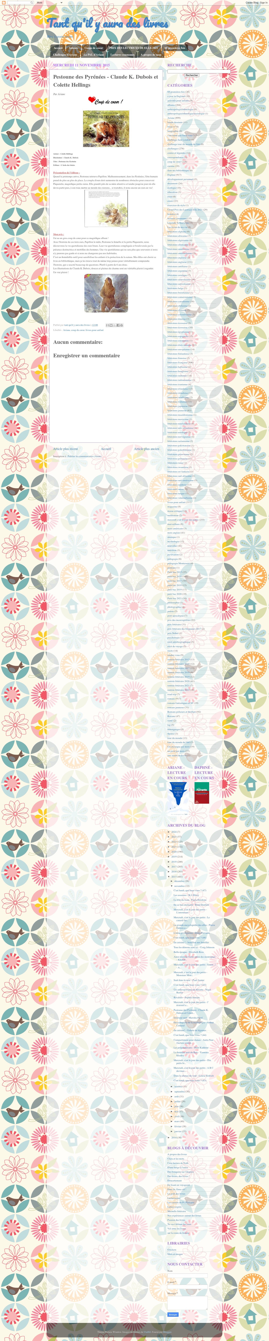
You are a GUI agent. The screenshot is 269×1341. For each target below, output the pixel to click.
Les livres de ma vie (177, 227)
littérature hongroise (177, 371)
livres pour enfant (95, 330)
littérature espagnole (177, 336)
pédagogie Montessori (178, 563)
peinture (171, 567)
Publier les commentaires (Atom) (85, 456)
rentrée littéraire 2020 (178, 681)
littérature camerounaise (179, 297)
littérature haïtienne (177, 366)
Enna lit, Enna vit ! (176, 1189)
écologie (171, 187)
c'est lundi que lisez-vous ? (180, 135)
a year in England (176, 96)
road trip (171, 694)
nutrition (171, 550)
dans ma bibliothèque (178, 170)
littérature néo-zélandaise (180, 428)
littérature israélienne (178, 397)
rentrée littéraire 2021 (178, 685)
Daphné (171, 174)
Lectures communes (122, 55)
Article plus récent (65, 448)
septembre (179, 1091)
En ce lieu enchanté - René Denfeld (191, 904)
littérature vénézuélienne (180, 497)
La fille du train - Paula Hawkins (190, 899)
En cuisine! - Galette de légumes (190, 1030)
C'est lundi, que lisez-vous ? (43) (190, 1080)
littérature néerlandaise (179, 423)
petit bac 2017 (174, 580)
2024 (174, 831)
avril (177, 1116)
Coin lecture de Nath (177, 1163)
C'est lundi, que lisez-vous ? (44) (190, 1035)
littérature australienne (178, 279)
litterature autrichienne (179, 283)
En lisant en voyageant (178, 1185)
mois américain (175, 528)
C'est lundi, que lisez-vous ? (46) (190, 937)
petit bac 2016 (174, 576)
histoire (171, 214)
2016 (174, 871)
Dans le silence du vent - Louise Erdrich (194, 1075)
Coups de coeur (94, 48)
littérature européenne (178, 349)
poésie (170, 611)
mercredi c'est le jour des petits (182, 519)
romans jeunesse (175, 707)
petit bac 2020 (174, 594)
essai (169, 196)
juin (176, 1106)
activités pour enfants (178, 100)
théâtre (170, 733)
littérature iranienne (177, 384)
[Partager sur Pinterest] (121, 325)
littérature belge (175, 288)
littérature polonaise (177, 458)
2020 (174, 851)
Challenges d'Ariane (65, 55)
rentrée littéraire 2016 (178, 663)
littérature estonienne (178, 340)
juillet (177, 1101)
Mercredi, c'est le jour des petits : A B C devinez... (193, 1069)
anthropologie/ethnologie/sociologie (185, 113)
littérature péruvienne (178, 454)
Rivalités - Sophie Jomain (187, 997)
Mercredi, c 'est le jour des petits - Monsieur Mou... (190, 974)
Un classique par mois (178, 746)
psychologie (173, 637)
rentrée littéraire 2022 (178, 689)
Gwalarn (171, 1249)
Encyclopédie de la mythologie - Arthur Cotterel (194, 1024)
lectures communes (177, 218)
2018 (174, 861)
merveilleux (173, 524)
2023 (174, 836)
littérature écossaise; (177, 327)
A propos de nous (151, 55)
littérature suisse (175, 489)
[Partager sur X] (114, 325)
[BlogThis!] (111, 325)
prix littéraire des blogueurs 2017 (184, 628)
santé (170, 720)
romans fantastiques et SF (180, 703)
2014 (174, 1137)
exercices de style (176, 205)
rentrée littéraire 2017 (178, 668)
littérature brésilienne (178, 292)
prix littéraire (174, 624)
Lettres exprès (174, 1206)
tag (169, 724)
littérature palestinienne (179, 449)
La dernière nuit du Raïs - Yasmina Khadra (191, 1054)
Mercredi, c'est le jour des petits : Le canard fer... (192, 919)
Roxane (171, 716)
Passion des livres (176, 1220)
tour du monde (174, 738)
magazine (172, 506)
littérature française (177, 362)
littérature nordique (177, 432)
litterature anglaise (176, 257)
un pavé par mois (176, 751)
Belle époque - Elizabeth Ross (189, 952)
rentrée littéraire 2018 (178, 672)
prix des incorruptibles (178, 620)
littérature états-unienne (179, 345)
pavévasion (173, 554)
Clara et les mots (175, 1158)
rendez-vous (173, 655)
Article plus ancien (146, 448)
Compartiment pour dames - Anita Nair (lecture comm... (194, 1041)
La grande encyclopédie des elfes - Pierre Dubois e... (194, 926)
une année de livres (177, 755)
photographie (174, 606)
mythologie (173, 541)
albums (171, 105)
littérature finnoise (176, 358)
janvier (178, 1131)
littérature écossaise (177, 323)
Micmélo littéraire (176, 1211)
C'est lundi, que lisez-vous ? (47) (190, 890)
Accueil (58, 48)
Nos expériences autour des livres (184, 1215)
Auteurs (73, 48)
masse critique (174, 511)
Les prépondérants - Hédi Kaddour (191, 1047)
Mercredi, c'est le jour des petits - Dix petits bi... (192, 1061)
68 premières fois (175, 48)
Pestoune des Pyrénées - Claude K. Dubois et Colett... (191, 1011)
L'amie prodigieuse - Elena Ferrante (192, 932)
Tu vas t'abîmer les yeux (179, 1224)
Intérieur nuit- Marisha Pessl (188, 1017)
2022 (174, 841)
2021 (174, 846)
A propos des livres (177, 1154)
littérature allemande (177, 244)
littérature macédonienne (180, 414)
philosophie (173, 602)
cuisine (171, 166)
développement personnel (180, 179)
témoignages (173, 729)
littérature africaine (177, 235)
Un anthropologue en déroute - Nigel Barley (192, 991)
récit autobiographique (178, 642)
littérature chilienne (177, 305)
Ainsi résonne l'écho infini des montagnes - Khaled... (194, 958)
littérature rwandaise (177, 467)
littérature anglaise (176, 262)
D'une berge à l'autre (177, 1167)
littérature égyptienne (178, 331)
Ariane (66, 330)
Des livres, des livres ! (178, 1176)
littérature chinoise (176, 310)
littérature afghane (176, 231)
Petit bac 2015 (174, 572)
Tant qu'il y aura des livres (107, 22)
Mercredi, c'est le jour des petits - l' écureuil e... (191, 1003)
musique (171, 537)
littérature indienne (177, 375)
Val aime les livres (176, 1228)
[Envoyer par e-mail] (107, 325)
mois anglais (173, 532)
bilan (170, 126)
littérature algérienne (178, 240)
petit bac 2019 (174, 589)
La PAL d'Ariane (94, 55)
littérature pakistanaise (178, 445)
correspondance (175, 157)
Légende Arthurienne (178, 222)
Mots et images (175, 1254)
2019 (174, 856)
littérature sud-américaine (180, 480)
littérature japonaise (177, 406)
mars (177, 1121)
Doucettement (174, 1180)
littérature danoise (176, 318)
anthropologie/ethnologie (180, 109)
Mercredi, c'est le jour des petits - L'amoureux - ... (190, 911)
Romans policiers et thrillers (181, 711)
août (176, 1096)
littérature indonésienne (179, 380)
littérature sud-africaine (179, 476)
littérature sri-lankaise (178, 471)
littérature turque (176, 493)
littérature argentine (177, 270)
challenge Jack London (178, 139)
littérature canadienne (178, 301)
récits (170, 650)
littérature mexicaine (177, 419)
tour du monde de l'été (178, 742)
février (178, 1126)
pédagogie (172, 559)
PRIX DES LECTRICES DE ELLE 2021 (133, 48)
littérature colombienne (179, 314)
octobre (178, 1086)
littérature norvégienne (179, 436)
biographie (172, 131)
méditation (172, 515)
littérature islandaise (177, 393)
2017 (174, 866)
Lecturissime (173, 1198)
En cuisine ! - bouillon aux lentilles (191, 942)
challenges (172, 148)
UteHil (147, 1332)
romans (171, 698)
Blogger (167, 1332)
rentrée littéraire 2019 (178, 676)
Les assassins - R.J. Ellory (186, 895)
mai (176, 1111)
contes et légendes (176, 152)
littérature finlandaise (178, 353)
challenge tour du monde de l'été (183, 144)
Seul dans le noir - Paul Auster (189, 980)
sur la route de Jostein (178, 1232)
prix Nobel (172, 633)
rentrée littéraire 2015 (178, 659)
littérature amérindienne (179, 253)
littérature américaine (178, 249)
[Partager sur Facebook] (118, 325)
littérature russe (175, 462)
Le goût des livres (176, 1193)
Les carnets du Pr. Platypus (180, 1202)
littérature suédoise (177, 484)
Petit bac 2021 (174, 598)
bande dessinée (174, 122)
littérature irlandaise (177, 388)
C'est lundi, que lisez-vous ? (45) (190, 984)
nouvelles (172, 545)
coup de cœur (78, 330)
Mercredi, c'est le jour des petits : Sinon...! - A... (195, 966)
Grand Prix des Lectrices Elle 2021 (185, 209)
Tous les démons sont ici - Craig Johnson (194, 947)
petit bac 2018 (174, 585)
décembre (179, 881)
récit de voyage (175, 646)
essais (170, 200)
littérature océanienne (178, 441)
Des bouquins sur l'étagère (180, 1171)
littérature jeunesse (176, 410)
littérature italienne (177, 401)
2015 (174, 876)
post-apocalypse (175, 615)
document (172, 183)
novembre (179, 886)
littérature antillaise (177, 266)
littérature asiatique (177, 275)
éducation (172, 192)
